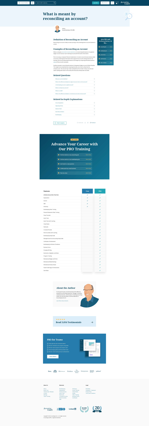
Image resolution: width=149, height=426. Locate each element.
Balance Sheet (58, 108)
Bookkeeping (58, 114)
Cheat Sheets (75, 391)
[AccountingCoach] (125, 2)
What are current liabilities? (61, 79)
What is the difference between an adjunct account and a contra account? (71, 82)
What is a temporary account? (61, 87)
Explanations (62, 390)
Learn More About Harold (62, 300)
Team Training (47, 396)
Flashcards (61, 394)
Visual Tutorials (75, 390)
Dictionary (74, 388)
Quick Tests (61, 393)
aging (54, 62)
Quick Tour (46, 390)
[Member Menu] (112, 2)
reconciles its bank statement (68, 52)
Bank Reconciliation (59, 111)
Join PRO (96, 3)
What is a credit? (59, 90)
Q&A (60, 399)
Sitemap (45, 394)
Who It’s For (104, 3)
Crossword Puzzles (63, 396)
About (45, 388)
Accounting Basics (59, 102)
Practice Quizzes (62, 391)
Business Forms (75, 396)
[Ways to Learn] (32, 2)
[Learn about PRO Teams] (90, 348)
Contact (45, 393)
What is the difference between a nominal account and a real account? (70, 93)
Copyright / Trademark (91, 390)
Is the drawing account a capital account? (64, 85)
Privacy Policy (88, 391)
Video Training (75, 394)
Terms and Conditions (90, 393)
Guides (73, 393)
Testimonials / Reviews (49, 391)
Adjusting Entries (59, 105)
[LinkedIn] (72, 409)
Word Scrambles (62, 397)
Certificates (74, 397)
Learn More (52, 356)
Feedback (93, 122)
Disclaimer (88, 388)
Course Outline (24, 3)
